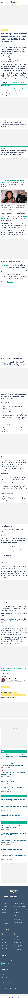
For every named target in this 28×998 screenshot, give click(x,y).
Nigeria (2, 767)
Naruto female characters (8, 697)
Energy (2, 844)
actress (6, 181)
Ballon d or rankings (7, 692)
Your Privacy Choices (16, 997)
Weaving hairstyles (6, 695)
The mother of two (7, 265)
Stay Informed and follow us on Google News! (13, 669)
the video (10, 282)
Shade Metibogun (16, 43)
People (2, 836)
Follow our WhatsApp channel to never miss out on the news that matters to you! (14, 83)
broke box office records (12, 182)
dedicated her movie (17, 621)
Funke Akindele (19, 89)
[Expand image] (26, 190)
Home (2, 27)
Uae (15, 692)
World (2, 829)
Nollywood (17, 27)
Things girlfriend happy (19, 695)
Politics (2, 776)
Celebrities (3, 758)
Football (2, 851)
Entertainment (9, 27)
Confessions (3, 783)
